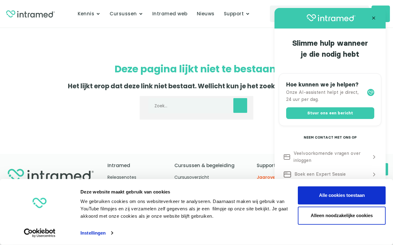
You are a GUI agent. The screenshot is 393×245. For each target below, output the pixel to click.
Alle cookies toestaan (342, 195)
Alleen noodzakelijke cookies (342, 215)
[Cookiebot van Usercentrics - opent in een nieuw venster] (40, 233)
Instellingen (93, 232)
